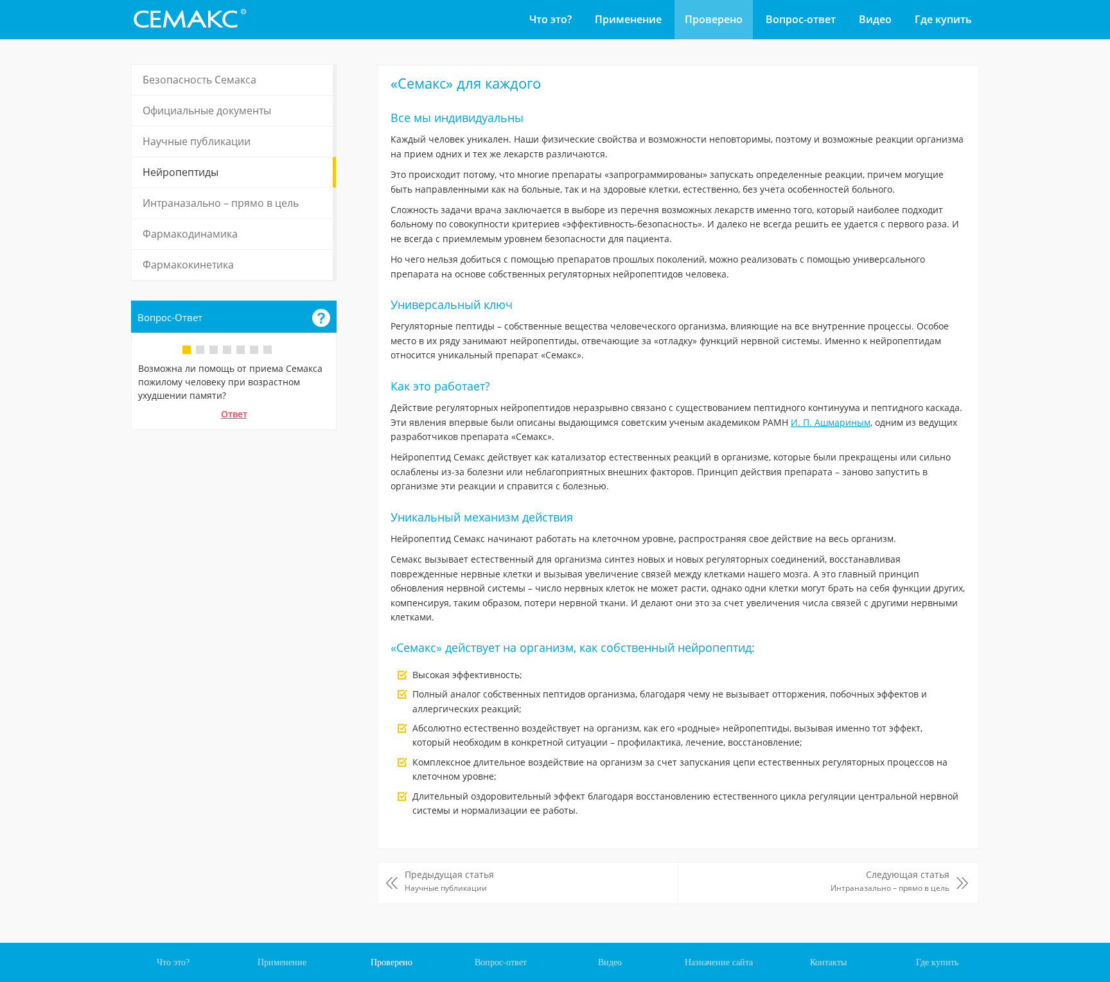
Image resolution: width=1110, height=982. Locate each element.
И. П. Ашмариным (830, 422)
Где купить (943, 19)
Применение (628, 19)
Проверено (714, 19)
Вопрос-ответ (801, 19)
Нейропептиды (180, 172)
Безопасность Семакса (199, 80)
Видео (875, 19)
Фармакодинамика (190, 234)
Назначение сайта (719, 962)
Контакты (828, 962)
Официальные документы (207, 110)
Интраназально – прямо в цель (221, 203)
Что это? (550, 19)
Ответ (234, 414)
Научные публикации (197, 141)
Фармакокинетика (188, 265)
